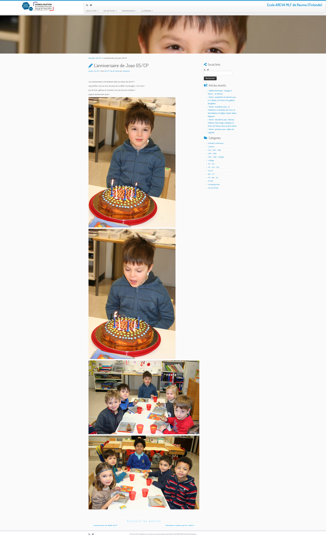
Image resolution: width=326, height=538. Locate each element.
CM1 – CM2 (212, 153)
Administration (128, 10)
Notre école (91, 10)
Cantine (211, 147)
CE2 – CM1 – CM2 (214, 150)
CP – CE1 (211, 164)
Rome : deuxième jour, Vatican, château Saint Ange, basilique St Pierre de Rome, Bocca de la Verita (222, 122)
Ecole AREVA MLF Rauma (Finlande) (184, 534)
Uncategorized (214, 184)
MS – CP (211, 174)
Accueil (91, 58)
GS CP (98, 58)
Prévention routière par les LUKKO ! (181, 525)
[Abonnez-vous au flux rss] (88, 5)
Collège (211, 160)
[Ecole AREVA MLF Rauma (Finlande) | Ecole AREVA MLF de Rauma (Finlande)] (37, 6)
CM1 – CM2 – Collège (216, 157)
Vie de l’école (109, 10)
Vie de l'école (115, 71)
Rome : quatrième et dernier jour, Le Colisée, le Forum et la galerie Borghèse (222, 100)
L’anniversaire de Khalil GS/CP (104, 525)
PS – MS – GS (213, 177)
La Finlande (146, 10)
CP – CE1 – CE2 (213, 167)
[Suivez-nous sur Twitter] (92, 5)
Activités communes (215, 143)
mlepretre (126, 71)
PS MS (210, 181)
